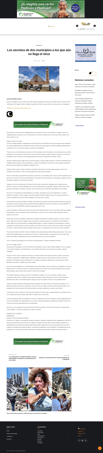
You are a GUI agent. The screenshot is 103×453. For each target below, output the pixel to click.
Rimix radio (9, 450)
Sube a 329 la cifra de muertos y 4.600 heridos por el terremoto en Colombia (27, 413)
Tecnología (39, 442)
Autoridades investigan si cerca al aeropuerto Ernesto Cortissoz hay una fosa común (85, 93)
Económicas (40, 437)
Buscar (77, 70)
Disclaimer (9, 439)
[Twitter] (82, 440)
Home (8, 430)
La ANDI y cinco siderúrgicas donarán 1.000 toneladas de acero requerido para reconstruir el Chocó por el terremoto (85, 109)
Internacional (40, 432)
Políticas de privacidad (12, 433)
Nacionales (39, 45)
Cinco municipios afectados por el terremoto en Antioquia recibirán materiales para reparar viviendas (84, 101)
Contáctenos (9, 436)
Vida (38, 434)
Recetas (39, 439)
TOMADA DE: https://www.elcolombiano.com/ (18, 108)
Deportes (39, 441)
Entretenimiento (41, 436)
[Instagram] (85, 440)
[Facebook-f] (79, 440)
